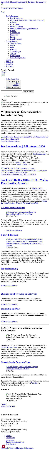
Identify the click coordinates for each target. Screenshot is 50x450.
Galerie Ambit (37, 188)
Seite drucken (11, 444)
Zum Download (16, 39)
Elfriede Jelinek (20, 162)
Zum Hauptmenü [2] (19, 2)
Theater (13, 54)
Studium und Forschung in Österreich (24, 29)
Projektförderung (16, 26)
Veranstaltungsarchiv (17, 58)
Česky (4, 72)
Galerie (8, 60)
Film (12, 47)
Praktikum (14, 35)
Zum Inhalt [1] (6, 2)
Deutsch (15, 85)
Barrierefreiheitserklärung (15, 442)
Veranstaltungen (11, 41)
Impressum (10, 440)
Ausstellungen (15, 52)
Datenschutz (10, 438)
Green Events (15, 33)
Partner (12, 37)
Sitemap (9, 436)
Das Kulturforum (12, 16)
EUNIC (13, 31)
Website (34, 383)
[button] (12, 79)
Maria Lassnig (22, 164)
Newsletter (9, 66)
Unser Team (14, 24)
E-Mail (3, 404)
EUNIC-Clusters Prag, (9, 347)
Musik (12, 45)
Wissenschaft (15, 56)
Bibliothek (9, 62)
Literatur (13, 49)
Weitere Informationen (9, 285)
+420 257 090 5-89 (8, 406)
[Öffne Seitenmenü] (13, 87)
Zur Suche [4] (37, 2)
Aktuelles (9, 64)
